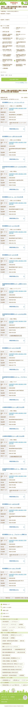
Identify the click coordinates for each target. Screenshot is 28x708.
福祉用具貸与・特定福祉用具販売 (21, 65)
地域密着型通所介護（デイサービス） (7, 39)
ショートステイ (12, 627)
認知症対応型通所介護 (7, 649)
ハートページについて (12, 694)
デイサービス (13, 624)
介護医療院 (5, 68)
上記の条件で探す (14, 79)
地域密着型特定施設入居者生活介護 (7, 65)
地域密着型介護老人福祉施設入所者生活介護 (21, 60)
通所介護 (22, 640)
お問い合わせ (4, 696)
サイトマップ (22, 694)
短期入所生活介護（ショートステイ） (21, 46)
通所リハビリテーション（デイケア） (21, 39)
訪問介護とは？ (16, 680)
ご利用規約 (12, 696)
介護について (6, 613)
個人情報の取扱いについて (7, 699)
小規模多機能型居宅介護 (21, 43)
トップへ (25, 698)
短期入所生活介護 (21, 652)
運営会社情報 (4, 701)
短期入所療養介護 (6, 655)
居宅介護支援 (6, 27)
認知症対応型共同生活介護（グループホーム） (7, 60)
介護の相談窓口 (6, 616)
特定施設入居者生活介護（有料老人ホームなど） (21, 55)
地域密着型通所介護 (6, 643)
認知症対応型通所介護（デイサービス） (7, 43)
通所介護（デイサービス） (21, 35)
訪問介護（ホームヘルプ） (21, 28)
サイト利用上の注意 (20, 699)
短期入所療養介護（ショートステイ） (7, 50)
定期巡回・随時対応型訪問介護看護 (7, 35)
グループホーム (21, 627)
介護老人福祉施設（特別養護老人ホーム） (21, 51)
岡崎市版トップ (9, 597)
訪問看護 (18, 31)
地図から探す (6, 610)
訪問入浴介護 (6, 31)
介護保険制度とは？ (6, 680)
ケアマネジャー (15, 621)
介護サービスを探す (7, 607)
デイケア (4, 627)
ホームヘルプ (5, 624)
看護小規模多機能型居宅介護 (7, 46)
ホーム (2, 597)
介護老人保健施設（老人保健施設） (7, 55)
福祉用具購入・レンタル (7, 630)
